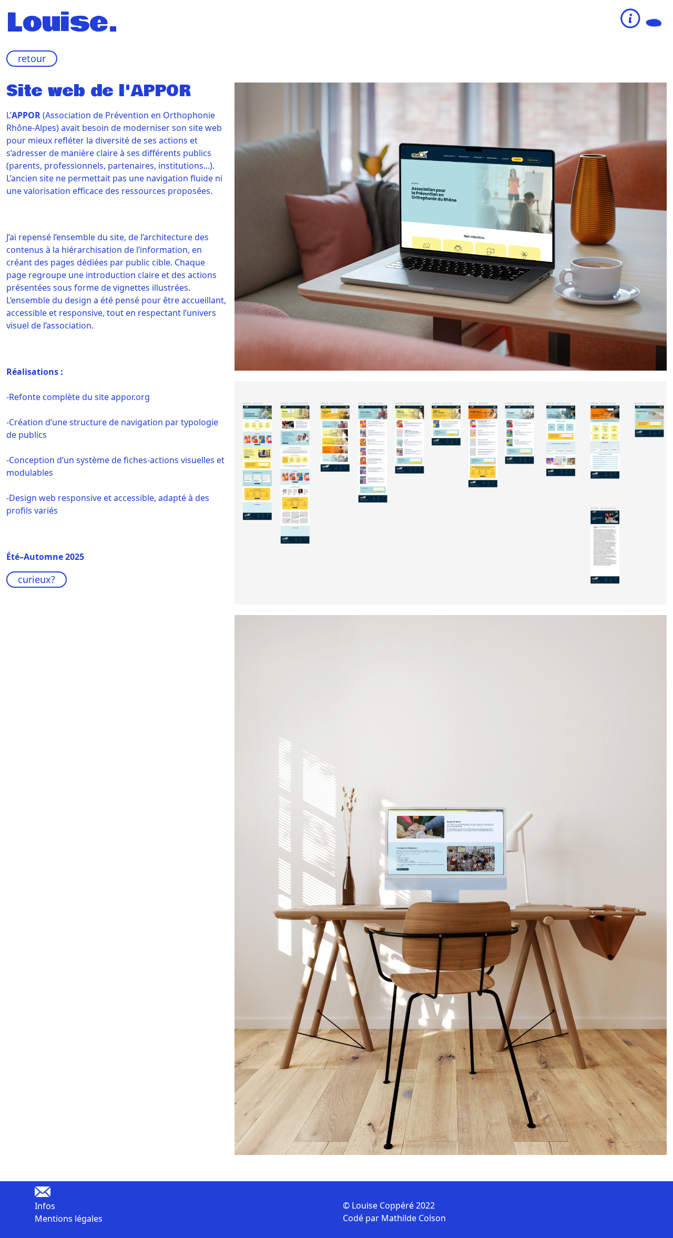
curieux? (36, 579)
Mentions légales (69, 1218)
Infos (45, 1206)
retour (32, 58)
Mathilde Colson (413, 1218)
